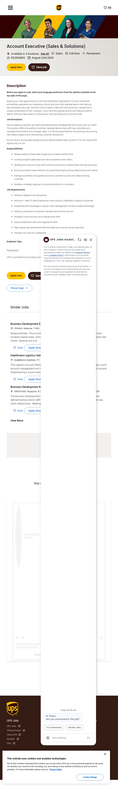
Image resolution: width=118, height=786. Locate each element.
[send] (89, 738)
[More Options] (48, 738)
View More (16, 420)
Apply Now (16, 67)
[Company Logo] (58, 7)
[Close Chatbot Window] (91, 240)
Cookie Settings (90, 777)
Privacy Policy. (55, 769)
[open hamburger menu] (10, 7)
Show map (17, 288)
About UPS (12, 735)
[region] (68, 488)
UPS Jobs (11, 726)
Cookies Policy (56, 255)
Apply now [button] (16, 275)
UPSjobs (38, 654)
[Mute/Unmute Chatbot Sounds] (85, 239)
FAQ (9, 743)
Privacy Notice (82, 252)
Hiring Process (14, 730)
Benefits (11, 739)
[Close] (105, 754)
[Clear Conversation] (79, 240)
